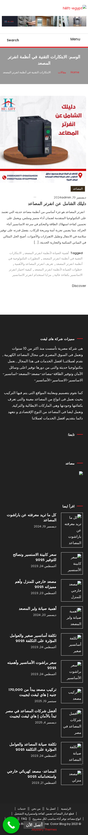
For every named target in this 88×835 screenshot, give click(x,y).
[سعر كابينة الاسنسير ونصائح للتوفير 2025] (72, 563)
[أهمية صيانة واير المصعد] (72, 617)
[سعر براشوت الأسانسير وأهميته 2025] (72, 671)
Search (13, 40)
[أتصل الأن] (11, 825)
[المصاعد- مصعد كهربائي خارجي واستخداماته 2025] (72, 777)
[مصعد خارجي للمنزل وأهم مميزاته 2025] (72, 590)
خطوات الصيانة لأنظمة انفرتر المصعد (58, 269)
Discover (78, 285)
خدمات (22, 808)
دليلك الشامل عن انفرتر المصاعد (57, 204)
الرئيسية (66, 808)
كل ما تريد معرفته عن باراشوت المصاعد (31, 517)
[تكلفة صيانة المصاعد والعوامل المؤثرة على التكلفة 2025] (72, 753)
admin (66, 197)
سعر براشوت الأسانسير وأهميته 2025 (31, 665)
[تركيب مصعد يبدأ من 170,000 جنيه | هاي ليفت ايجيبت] (72, 695)
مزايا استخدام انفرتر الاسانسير (31, 275)
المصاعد (78, 189)
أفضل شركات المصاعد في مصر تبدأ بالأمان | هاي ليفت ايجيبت (31, 713)
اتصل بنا (50, 808)
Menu (75, 39)
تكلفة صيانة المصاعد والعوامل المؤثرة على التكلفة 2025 (32, 747)
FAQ (24, 818)
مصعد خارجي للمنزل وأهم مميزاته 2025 (35, 584)
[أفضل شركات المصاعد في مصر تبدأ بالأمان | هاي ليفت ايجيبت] (72, 723)
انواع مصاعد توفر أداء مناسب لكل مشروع (57, 818)
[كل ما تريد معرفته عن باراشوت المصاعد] (72, 530)
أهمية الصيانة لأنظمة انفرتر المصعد (46, 253)
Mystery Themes (44, 829)
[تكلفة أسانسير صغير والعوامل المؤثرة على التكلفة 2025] (72, 644)
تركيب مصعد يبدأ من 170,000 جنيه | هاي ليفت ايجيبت (32, 692)
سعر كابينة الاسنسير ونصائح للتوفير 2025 (34, 557)
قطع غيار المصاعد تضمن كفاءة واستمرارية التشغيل (44, 813)
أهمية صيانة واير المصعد (37, 609)
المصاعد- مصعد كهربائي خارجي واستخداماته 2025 (31, 774)
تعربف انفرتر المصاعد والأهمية (34, 264)
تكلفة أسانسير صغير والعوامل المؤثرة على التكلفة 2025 (33, 638)
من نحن (35, 808)
